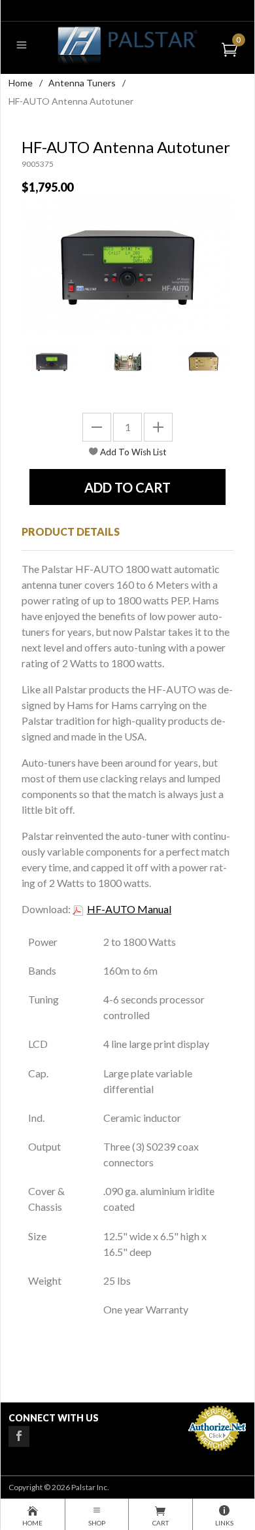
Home (20, 82)
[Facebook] (18, 1436)
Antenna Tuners (82, 82)
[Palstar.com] (127, 45)
